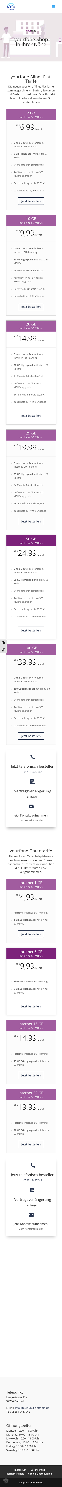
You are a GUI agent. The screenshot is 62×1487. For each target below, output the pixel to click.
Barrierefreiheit (15, 1473)
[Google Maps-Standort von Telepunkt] (31, 1276)
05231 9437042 (32, 772)
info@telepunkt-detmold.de (32, 1408)
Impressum (20, 1469)
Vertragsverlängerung (32, 790)
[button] (6, 1481)
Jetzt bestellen (31, 201)
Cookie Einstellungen (40, 1473)
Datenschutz (38, 1469)
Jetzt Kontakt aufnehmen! (31, 815)
